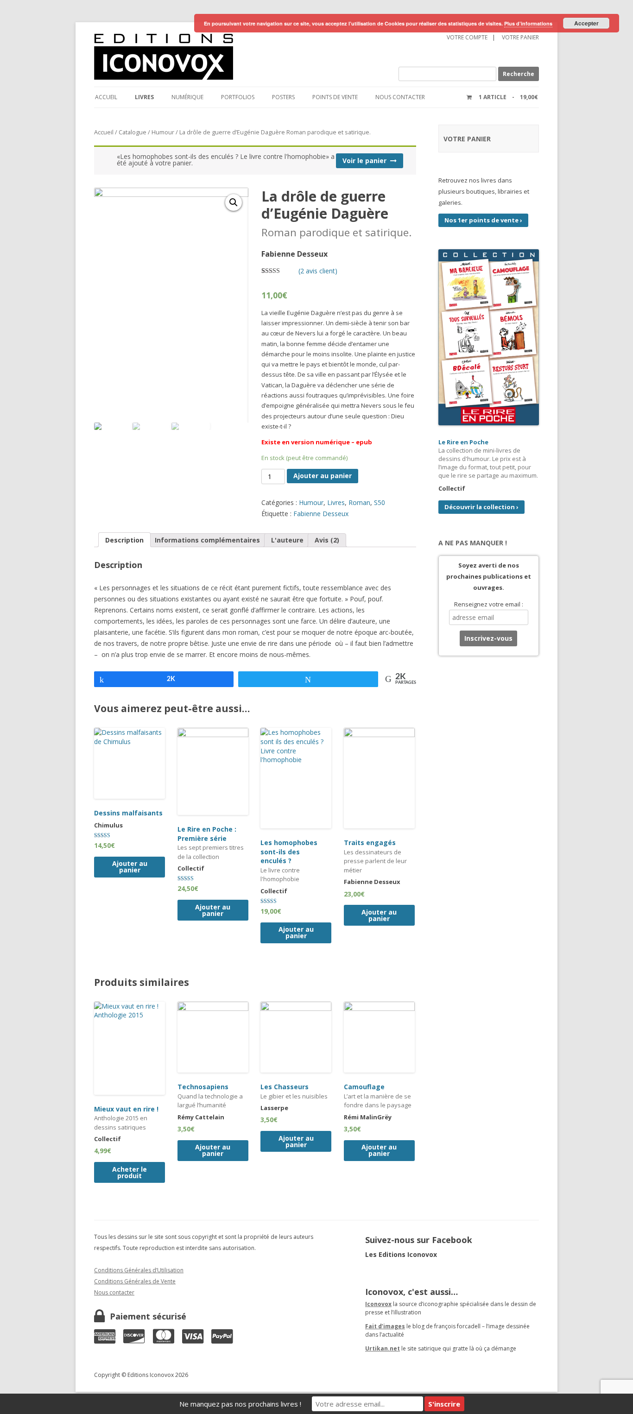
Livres (144, 97)
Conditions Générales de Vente (135, 1281)
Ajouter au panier (322, 475)
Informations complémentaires (207, 540)
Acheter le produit (129, 1172)
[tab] (124, 539)
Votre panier (520, 37)
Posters (283, 97)
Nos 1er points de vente (483, 220)
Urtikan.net (382, 1348)
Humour (163, 132)
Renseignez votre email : (488, 604)
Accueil (106, 97)
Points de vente (335, 97)
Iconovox (378, 1304)
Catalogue (132, 132)
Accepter (586, 23)
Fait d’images (385, 1326)
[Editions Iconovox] (216, 57)
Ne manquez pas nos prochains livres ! (240, 1403)
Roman (359, 502)
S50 (379, 502)
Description (124, 540)
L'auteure (287, 540)
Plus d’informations (528, 23)
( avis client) (317, 270)
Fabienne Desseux (320, 513)
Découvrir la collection (481, 507)
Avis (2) (327, 540)
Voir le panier (364, 160)
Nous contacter (400, 97)
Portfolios (237, 97)
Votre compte (467, 37)
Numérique (187, 97)
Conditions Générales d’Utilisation (139, 1270)
